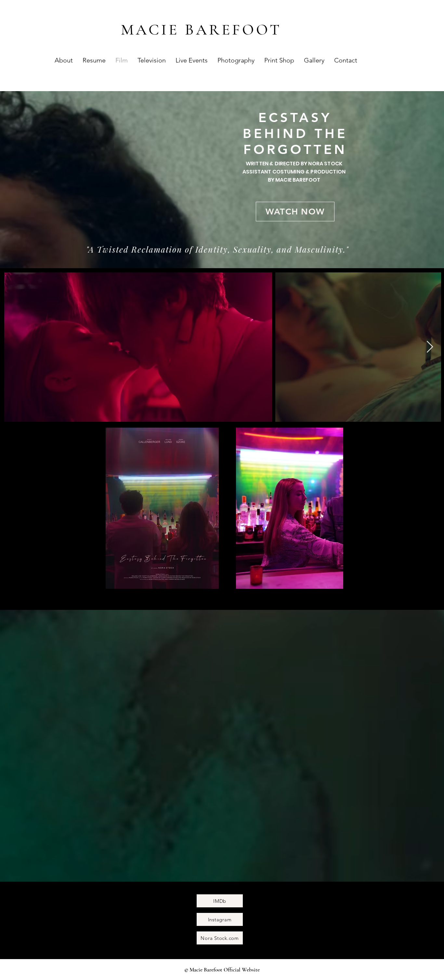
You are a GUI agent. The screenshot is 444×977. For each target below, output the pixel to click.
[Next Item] (430, 347)
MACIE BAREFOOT (201, 30)
